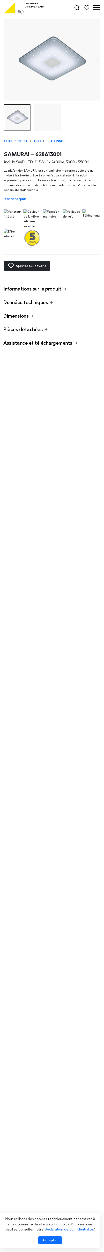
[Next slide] (97, 60)
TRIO (37, 141)
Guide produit (16, 141)
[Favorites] (86, 7)
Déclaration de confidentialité (69, 1229)
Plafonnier (56, 141)
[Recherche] (77, 7)
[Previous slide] (7, 60)
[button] (96, 8)
